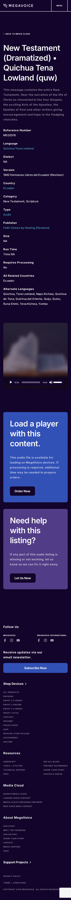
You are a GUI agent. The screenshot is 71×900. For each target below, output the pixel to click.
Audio (7, 214)
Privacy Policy (12, 876)
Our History (10, 834)
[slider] (58, 382)
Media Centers (11, 847)
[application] (35, 382)
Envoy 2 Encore (12, 704)
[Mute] (51, 382)
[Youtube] (18, 640)
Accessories (10, 738)
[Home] (18, 6)
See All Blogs (51, 761)
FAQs (6, 851)
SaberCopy (9, 761)
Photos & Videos (53, 774)
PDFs (6, 774)
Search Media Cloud (15, 794)
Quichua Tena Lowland (18, 148)
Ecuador (8, 188)
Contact (8, 842)
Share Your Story (54, 770)
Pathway (8, 721)
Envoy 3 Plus (10, 713)
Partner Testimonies (56, 766)
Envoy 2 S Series (12, 709)
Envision (8, 696)
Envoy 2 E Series (12, 700)
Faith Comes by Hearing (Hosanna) (26, 227)
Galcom (7, 742)
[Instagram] (11, 640)
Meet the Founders (14, 830)
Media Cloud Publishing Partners (22, 802)
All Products (11, 692)
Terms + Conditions (14, 883)
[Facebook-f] (5, 640)
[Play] (11, 382)
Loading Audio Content (16, 798)
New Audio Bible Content (17, 806)
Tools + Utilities (13, 766)
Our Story (9, 826)
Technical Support (14, 770)
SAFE (6, 729)
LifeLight (8, 717)
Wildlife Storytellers (16, 733)
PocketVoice (10, 725)
